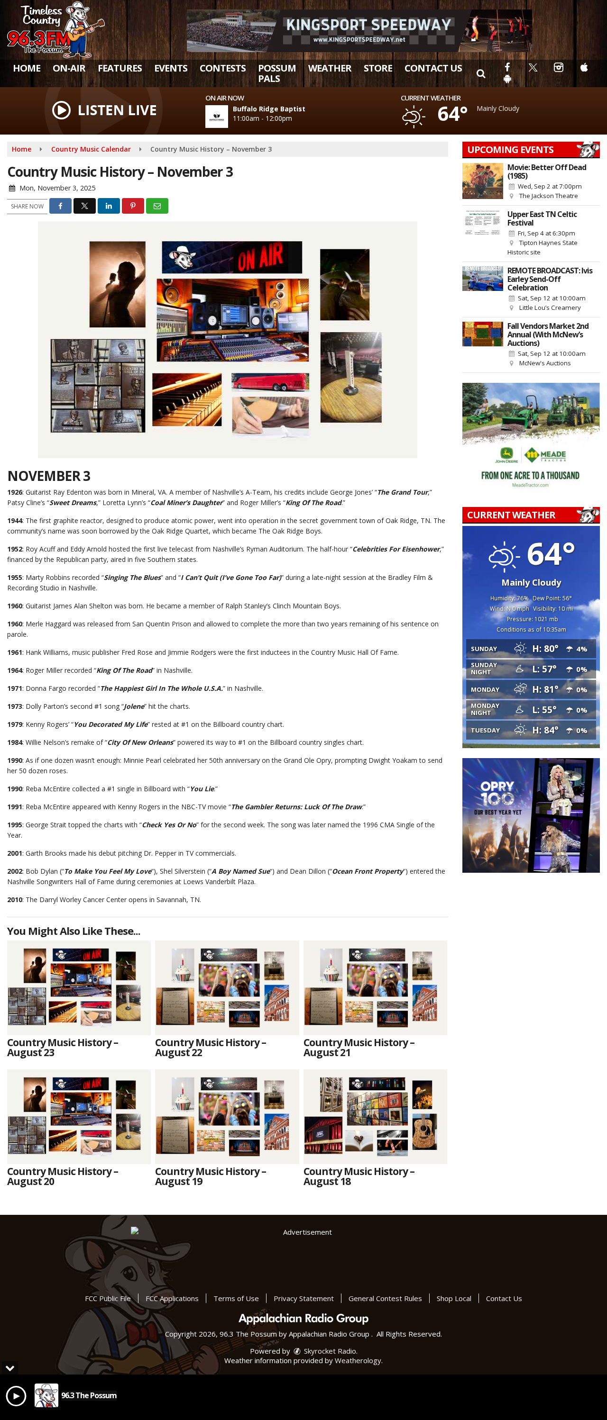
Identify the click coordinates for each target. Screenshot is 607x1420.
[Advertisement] (359, 30)
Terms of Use (236, 1298)
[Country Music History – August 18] (375, 1116)
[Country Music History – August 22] (227, 988)
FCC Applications (172, 1298)
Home (26, 68)
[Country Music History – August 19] (227, 1116)
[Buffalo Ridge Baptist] (228, 116)
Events (170, 68)
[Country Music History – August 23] (79, 988)
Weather (329, 68)
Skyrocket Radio (329, 1351)
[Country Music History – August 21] (375, 988)
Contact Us (433, 68)
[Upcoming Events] (482, 182)
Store (378, 68)
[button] (480, 73)
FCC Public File (108, 1298)
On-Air (69, 68)
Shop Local (454, 1298)
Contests (223, 68)
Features (120, 68)
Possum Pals (277, 73)
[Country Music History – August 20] (79, 1116)
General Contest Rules (385, 1298)
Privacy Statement (304, 1298)
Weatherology (358, 1360)
